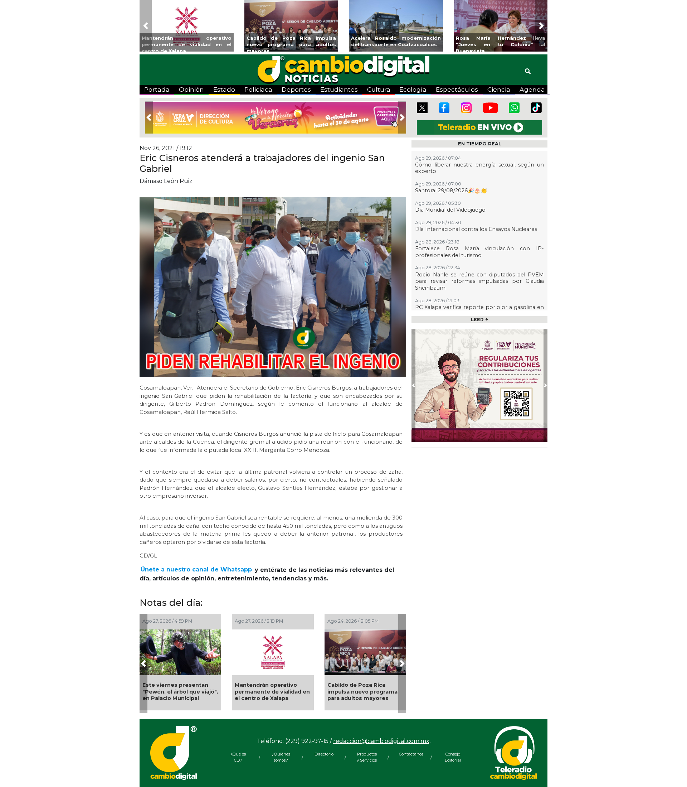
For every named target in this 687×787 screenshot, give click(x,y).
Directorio (324, 754)
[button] (146, 26)
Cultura (378, 89)
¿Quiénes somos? (281, 757)
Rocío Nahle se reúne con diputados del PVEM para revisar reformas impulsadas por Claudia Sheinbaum (479, 281)
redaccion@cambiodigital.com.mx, (381, 741)
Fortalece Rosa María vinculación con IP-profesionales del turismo (479, 252)
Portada (157, 89)
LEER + (479, 319)
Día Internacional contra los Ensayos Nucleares (476, 229)
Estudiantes (339, 89)
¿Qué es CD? (238, 757)
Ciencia (498, 89)
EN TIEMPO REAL (479, 143)
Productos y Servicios (367, 757)
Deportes (296, 89)
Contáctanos (409, 754)
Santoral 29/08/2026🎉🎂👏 (451, 190)
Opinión (191, 89)
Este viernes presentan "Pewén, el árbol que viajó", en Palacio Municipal (180, 691)
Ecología (413, 89)
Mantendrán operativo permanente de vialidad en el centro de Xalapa (272, 691)
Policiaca (258, 89)
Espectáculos (457, 89)
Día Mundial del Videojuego (450, 210)
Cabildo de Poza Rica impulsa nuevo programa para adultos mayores (362, 691)
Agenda (532, 89)
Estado (224, 89)
